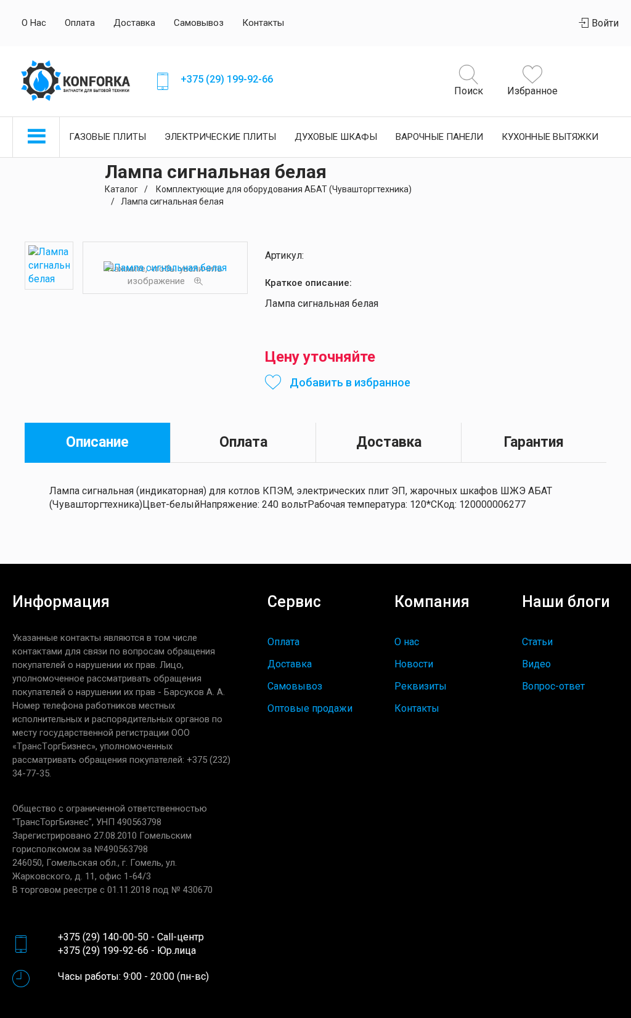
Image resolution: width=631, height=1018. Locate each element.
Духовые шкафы (336, 136)
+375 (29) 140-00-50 (103, 937)
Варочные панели (439, 136)
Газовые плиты (107, 136)
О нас (34, 22)
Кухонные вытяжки (550, 136)
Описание (97, 442)
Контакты (263, 22)
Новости (413, 664)
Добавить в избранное (348, 382)
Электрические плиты (220, 136)
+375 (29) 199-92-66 (227, 79)
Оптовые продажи (309, 708)
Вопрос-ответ (553, 686)
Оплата (80, 22)
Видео (536, 664)
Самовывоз (199, 22)
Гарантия (534, 442)
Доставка (134, 22)
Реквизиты (420, 686)
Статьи (537, 642)
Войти (604, 23)
